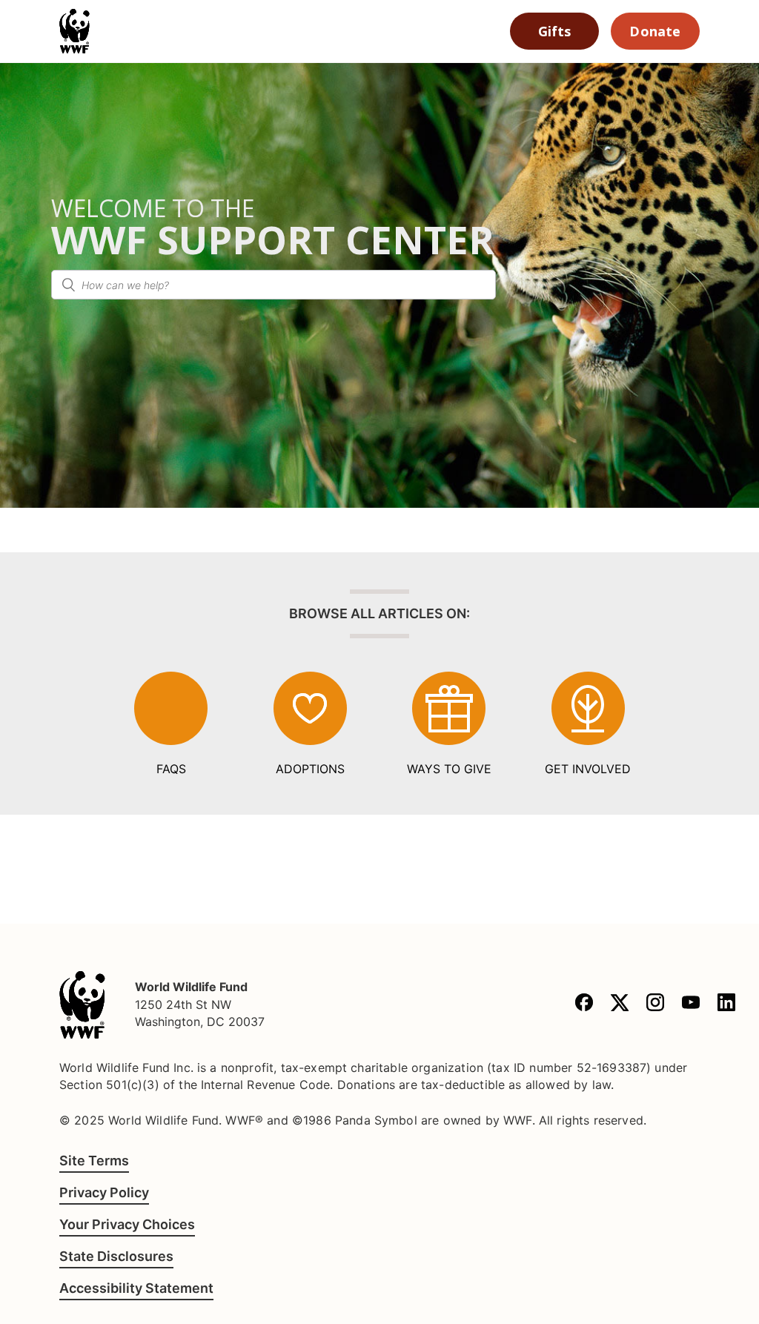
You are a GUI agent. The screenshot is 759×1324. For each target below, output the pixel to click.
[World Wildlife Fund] (82, 1005)
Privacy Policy (104, 1192)
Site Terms (94, 1160)
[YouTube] (691, 1004)
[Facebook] (584, 1004)
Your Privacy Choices (127, 1224)
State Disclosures (116, 1256)
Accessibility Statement (136, 1288)
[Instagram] (655, 1004)
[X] (620, 1004)
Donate (654, 31)
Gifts (554, 31)
